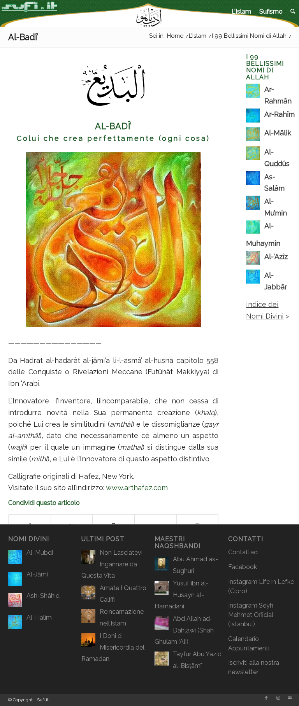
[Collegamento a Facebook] (266, 698)
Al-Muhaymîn (263, 234)
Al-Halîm (39, 617)
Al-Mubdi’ (40, 552)
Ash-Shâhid (43, 595)
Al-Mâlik (277, 133)
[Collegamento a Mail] (289, 698)
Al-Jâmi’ (37, 574)
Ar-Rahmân (278, 95)
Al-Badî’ (23, 37)
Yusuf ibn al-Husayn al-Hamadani (182, 595)
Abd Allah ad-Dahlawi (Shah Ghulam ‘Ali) (184, 630)
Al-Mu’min (275, 207)
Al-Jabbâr (275, 281)
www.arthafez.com (137, 488)
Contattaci (243, 552)
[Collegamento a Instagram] (278, 698)
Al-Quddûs (277, 158)
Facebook (242, 567)
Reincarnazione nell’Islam (122, 617)
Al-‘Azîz (276, 256)
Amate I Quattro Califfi (123, 593)
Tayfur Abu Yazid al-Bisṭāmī (197, 659)
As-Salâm (274, 183)
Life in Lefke (276, 581)
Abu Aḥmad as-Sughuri (195, 565)
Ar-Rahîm (279, 114)
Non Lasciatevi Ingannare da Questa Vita (111, 564)
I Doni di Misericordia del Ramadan (112, 647)
